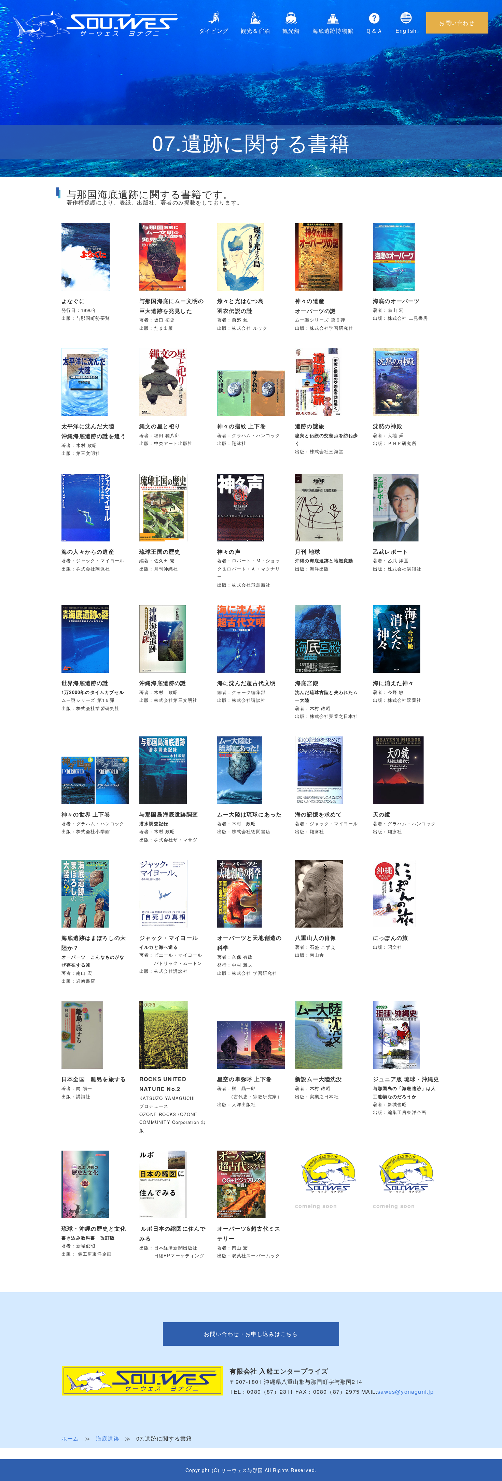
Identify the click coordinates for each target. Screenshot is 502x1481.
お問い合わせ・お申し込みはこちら (251, 1334)
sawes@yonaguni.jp (405, 1391)
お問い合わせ (456, 23)
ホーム (70, 1438)
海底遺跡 (108, 1438)
